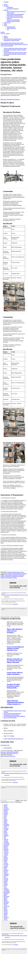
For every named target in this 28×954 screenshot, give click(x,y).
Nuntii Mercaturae (11, 28)
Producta (6, 10)
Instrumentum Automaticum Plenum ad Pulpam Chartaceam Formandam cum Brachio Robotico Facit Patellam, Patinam (12, 576)
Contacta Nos (7, 22)
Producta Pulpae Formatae (13, 21)
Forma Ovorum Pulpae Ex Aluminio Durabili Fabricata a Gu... (15, 648)
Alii (8, 29)
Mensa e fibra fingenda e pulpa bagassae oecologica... (15, 630)
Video (5, 24)
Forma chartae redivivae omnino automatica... (15, 673)
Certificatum (10, 7)
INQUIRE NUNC (5, 745)
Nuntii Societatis (11, 26)
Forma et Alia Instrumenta (13, 19)
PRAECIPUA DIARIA (13, 752)
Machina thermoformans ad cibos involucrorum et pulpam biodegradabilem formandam (14, 572)
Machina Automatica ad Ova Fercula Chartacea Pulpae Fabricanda (14, 660)
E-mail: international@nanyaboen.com (13, 738)
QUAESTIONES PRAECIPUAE (9, 753)
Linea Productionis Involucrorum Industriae (14, 716)
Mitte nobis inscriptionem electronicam (10, 99)
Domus (5, 4)
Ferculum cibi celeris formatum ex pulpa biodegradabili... (13, 685)
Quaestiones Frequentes (13, 8)
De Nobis (6, 6)
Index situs (3, 752)
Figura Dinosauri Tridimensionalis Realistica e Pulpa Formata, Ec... (15, 702)
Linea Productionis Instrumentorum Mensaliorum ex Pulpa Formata (15, 15)
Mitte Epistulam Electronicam (8, 756)
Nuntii (5, 25)
